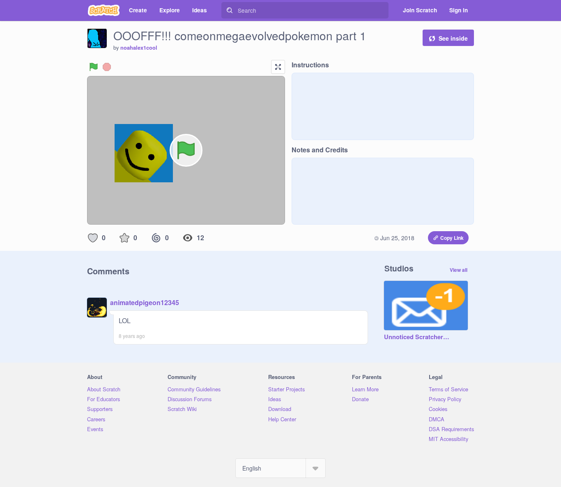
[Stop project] (106, 67)
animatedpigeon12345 (144, 302)
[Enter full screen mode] (278, 67)
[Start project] (93, 67)
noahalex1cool (138, 47)
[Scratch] (103, 10)
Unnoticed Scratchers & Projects (417, 337)
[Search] (229, 10)
